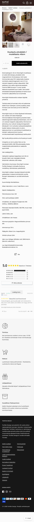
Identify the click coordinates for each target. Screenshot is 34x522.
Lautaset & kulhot (7, 468)
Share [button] (4, 311)
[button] (29, 311)
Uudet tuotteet (6, 459)
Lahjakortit (5, 477)
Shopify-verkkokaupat (23, 506)
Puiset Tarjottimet (7, 465)
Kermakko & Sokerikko (8, 462)
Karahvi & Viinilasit (7, 471)
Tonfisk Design (12, 506)
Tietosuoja (20, 447)
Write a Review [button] (18, 283)
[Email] (10, 491)
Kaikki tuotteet (6, 444)
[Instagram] (6, 491)
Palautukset (20, 449)
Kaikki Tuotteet (13, 8)
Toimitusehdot (21, 444)
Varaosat (4, 480)
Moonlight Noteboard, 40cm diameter (11, 307)
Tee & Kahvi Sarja (7, 447)
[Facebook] (3, 491)
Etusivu (4, 8)
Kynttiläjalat (5, 474)
